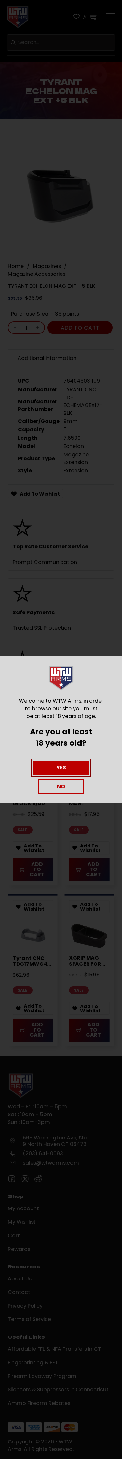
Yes (61, 767)
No (61, 786)
